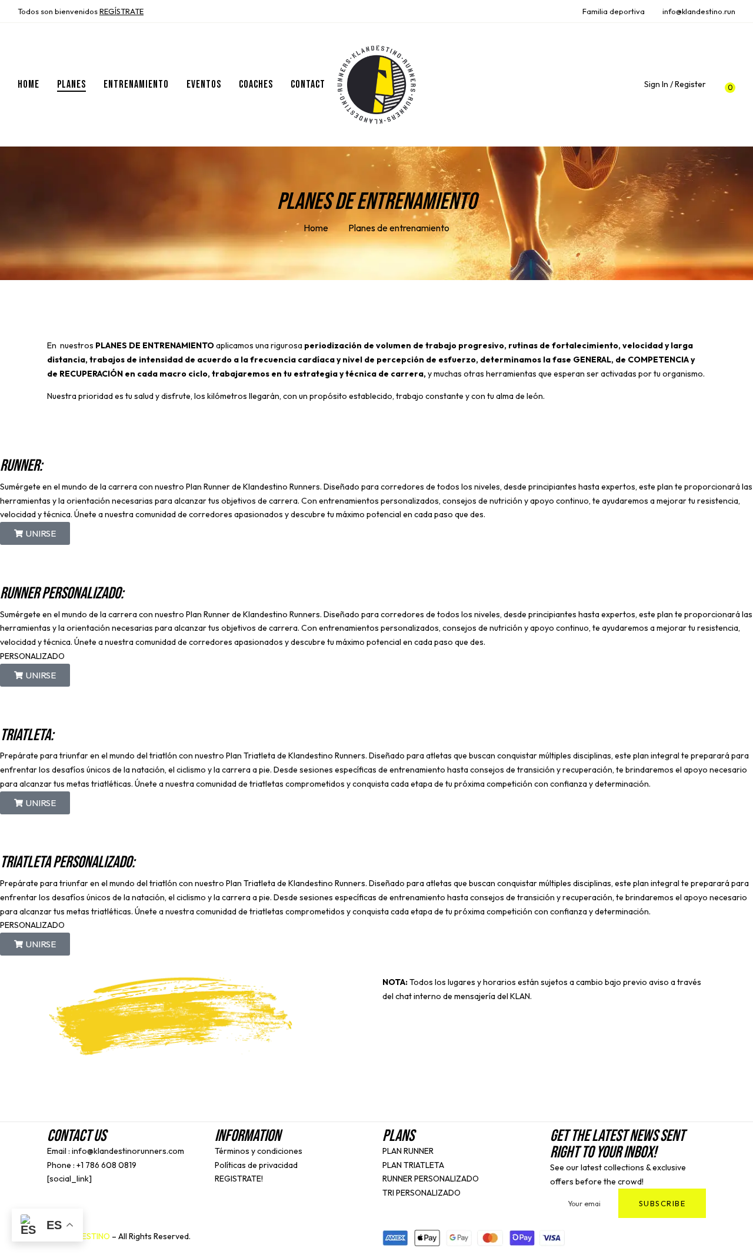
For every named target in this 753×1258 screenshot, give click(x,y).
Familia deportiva (613, 11)
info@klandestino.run (698, 11)
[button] (726, 84)
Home (316, 228)
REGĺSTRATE (121, 11)
